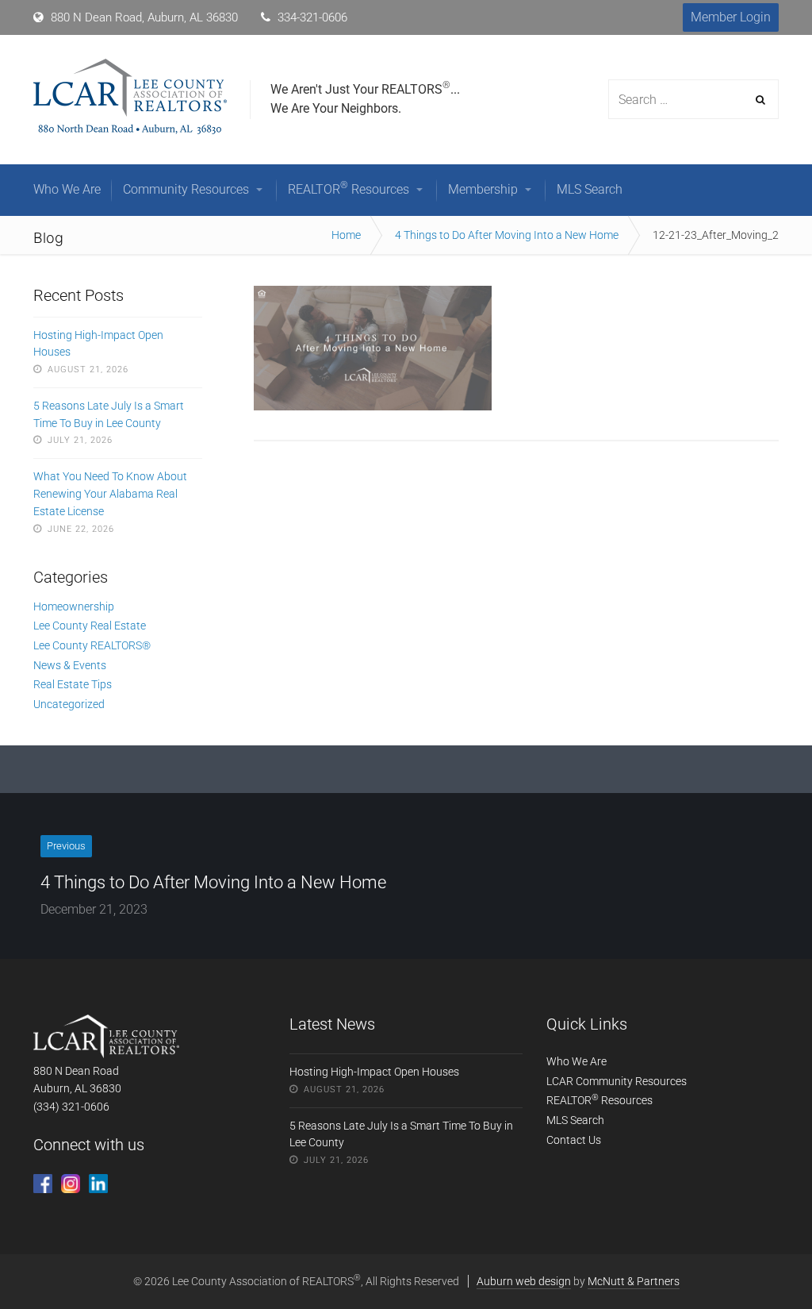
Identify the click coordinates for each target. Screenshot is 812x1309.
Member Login (731, 17)
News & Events (69, 665)
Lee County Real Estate (89, 625)
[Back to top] (763, 1260)
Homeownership (73, 606)
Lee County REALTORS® (92, 645)
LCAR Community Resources (616, 1081)
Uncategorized (69, 704)
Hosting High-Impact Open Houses (98, 344)
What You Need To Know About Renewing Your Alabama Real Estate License (110, 493)
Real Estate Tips (72, 684)
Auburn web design (524, 1281)
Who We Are (576, 1061)
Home (346, 235)
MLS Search (575, 1120)
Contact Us (573, 1140)
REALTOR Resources (599, 1100)
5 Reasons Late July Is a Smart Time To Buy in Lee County (108, 414)
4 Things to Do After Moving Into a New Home (507, 235)
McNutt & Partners (634, 1281)
